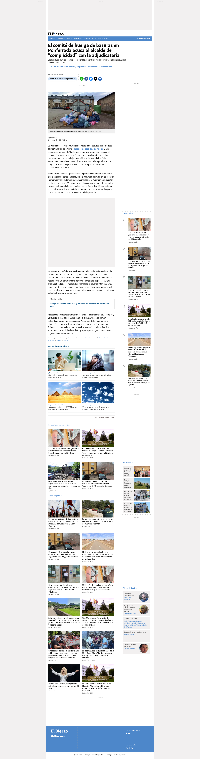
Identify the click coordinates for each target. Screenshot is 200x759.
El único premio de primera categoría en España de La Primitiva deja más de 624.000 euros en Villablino (63, 588)
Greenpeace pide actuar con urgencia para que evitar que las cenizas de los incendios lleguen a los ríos (64, 484)
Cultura (69, 38)
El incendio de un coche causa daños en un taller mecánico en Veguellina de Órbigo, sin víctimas (97, 483)
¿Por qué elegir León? (131, 619)
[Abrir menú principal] (150, 34)
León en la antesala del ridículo (130, 645)
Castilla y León (103, 38)
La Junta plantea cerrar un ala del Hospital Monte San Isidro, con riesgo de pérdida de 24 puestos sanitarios (96, 687)
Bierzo (63, 338)
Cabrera (87, 38)
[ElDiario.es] (144, 38)
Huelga (59, 340)
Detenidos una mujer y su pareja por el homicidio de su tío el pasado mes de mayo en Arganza (98, 521)
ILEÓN (94, 38)
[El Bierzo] (62, 731)
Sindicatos (51, 340)
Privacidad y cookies (98, 755)
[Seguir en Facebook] (129, 748)
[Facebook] (86, 79)
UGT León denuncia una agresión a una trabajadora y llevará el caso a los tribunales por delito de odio (63, 450)
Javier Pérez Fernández (127, 598)
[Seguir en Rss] (132, 748)
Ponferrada (61, 38)
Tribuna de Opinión (130, 588)
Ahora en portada (55, 496)
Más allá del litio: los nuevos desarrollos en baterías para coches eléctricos (128, 495)
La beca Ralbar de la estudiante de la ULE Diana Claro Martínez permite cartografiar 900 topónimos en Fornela (98, 654)
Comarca (52, 38)
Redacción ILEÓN (53, 455)
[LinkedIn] (100, 79)
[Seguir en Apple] (129, 733)
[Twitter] (95, 79)
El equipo (87, 755)
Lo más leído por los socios (59, 425)
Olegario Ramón (104, 338)
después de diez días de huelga (88, 148)
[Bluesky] (91, 79)
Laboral (66, 340)
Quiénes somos (78, 755)
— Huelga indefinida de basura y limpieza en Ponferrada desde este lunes (80, 66)
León (57, 338)
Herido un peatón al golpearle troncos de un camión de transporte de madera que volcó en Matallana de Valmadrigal (97, 555)
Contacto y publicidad (120, 755)
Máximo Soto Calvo (130, 614)
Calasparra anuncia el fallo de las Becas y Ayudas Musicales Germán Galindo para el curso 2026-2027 (128, 472)
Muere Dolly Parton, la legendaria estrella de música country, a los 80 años (63, 686)
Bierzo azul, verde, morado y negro (135, 632)
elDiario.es (51, 691)
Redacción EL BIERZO (89, 660)
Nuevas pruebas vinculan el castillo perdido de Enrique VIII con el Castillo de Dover (128, 483)
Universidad (78, 38)
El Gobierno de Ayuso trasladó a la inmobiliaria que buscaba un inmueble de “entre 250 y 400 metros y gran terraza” (128, 507)
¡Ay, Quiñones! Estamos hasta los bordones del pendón (129, 608)
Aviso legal (109, 755)
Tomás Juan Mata (129, 649)
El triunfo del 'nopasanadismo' (129, 594)
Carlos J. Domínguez (54, 627)
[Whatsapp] (82, 79)
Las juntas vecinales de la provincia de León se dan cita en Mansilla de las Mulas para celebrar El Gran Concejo (63, 522)
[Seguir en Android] (126, 733)
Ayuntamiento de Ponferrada (87, 338)
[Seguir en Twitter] (127, 748)
